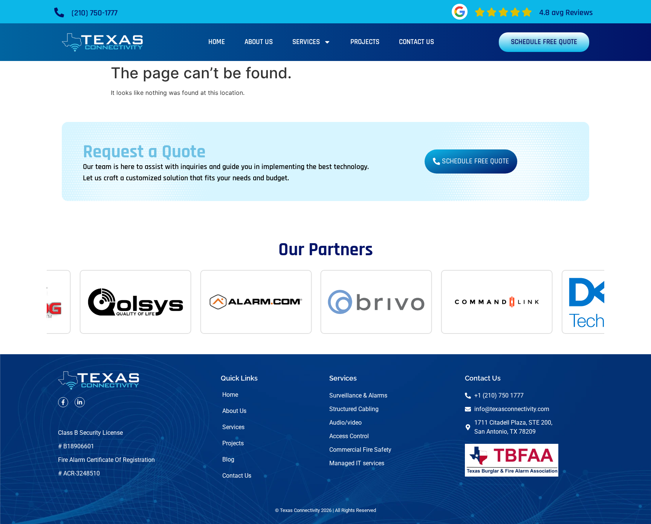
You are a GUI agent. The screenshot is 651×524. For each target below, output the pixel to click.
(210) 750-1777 (95, 13)
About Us (259, 42)
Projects (364, 42)
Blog (228, 459)
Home (216, 42)
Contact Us (416, 42)
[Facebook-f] (63, 402)
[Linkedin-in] (80, 402)
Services (306, 42)
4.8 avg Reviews (566, 13)
